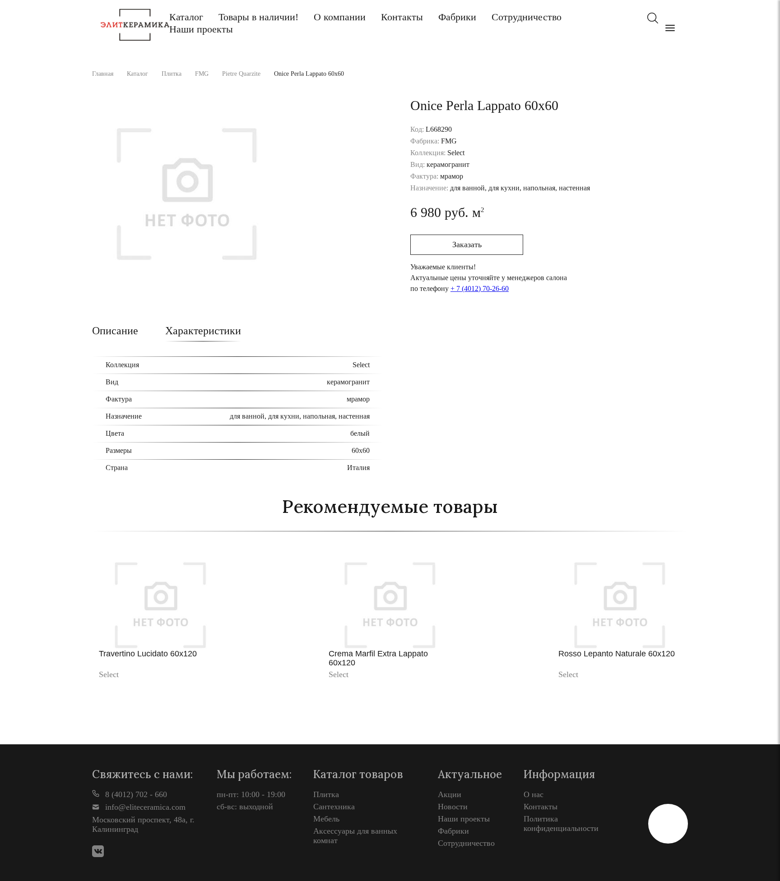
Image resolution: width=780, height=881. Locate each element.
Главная (102, 73)
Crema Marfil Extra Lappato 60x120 (378, 658)
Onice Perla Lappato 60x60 (309, 73)
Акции (449, 794)
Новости (453, 806)
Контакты (402, 17)
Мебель (326, 818)
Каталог (186, 17)
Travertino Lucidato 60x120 (148, 653)
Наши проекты (201, 29)
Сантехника (334, 806)
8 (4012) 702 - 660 (135, 794)
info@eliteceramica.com (144, 807)
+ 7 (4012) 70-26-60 (479, 288)
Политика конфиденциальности (561, 823)
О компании (340, 17)
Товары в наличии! (258, 17)
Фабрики (457, 17)
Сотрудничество (527, 17)
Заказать (467, 244)
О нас (533, 794)
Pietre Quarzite (241, 73)
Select (109, 674)
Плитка (171, 73)
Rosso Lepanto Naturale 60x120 (616, 653)
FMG (202, 73)
